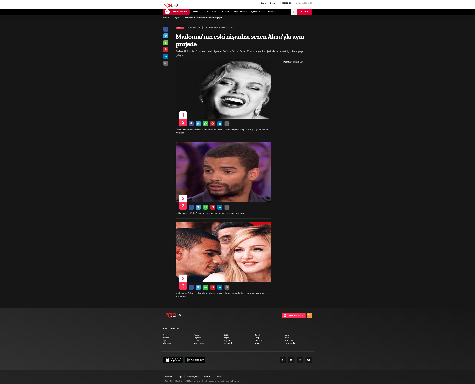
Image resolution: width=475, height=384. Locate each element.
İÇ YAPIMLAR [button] (256, 12)
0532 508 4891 (286, 3)
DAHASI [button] (270, 12)
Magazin (180, 28)
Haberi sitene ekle (295, 315)
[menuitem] (197, 12)
